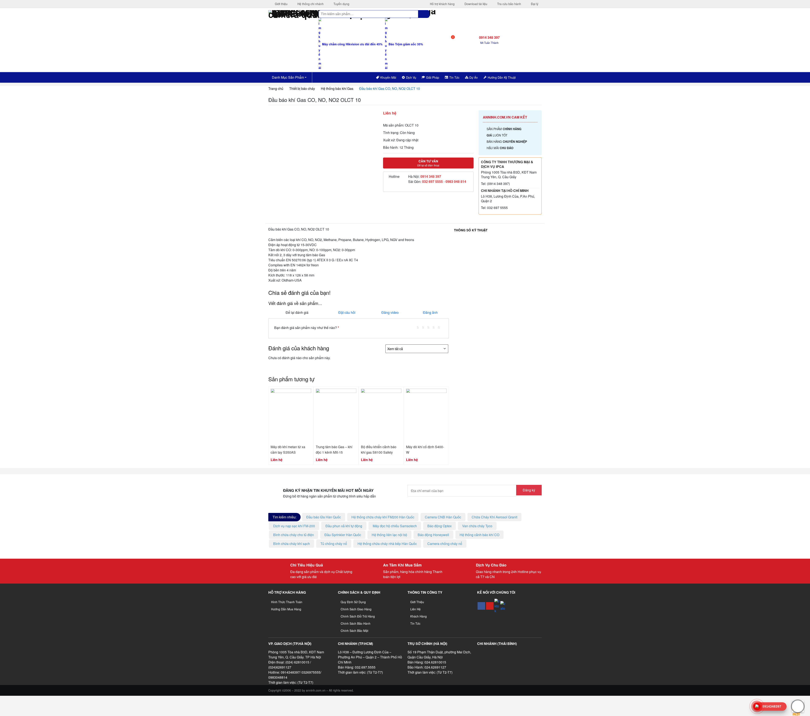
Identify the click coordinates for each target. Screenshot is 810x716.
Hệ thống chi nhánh (310, 4)
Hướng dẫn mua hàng (286, 609)
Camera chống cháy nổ (444, 543)
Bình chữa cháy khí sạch (291, 543)
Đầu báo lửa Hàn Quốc (323, 517)
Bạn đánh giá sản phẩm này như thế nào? (306, 327)
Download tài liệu (475, 4)
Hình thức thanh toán (286, 602)
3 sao (429, 326)
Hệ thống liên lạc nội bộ (389, 534)
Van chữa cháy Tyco (477, 525)
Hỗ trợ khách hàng (442, 4)
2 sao (424, 326)
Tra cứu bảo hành (508, 4)
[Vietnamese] (531, 77)
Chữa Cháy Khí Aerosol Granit (494, 517)
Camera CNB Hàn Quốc (443, 517)
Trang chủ (275, 88)
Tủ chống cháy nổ (333, 543)
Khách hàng (418, 616)
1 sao (419, 326)
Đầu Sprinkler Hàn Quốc (342, 534)
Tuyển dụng (341, 4)
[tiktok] (497, 606)
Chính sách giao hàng (356, 609)
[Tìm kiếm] (423, 14)
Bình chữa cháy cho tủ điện (293, 534)
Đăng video (390, 312)
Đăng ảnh (430, 312)
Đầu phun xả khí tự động (343, 525)
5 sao (440, 326)
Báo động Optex (439, 525)
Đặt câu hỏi (346, 312)
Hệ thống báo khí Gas (337, 88)
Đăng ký (529, 490)
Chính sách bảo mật (354, 630)
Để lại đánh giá (297, 312)
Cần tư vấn (428, 163)
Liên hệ (415, 609)
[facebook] (481, 606)
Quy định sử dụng (353, 602)
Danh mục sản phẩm (287, 77)
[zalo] (503, 606)
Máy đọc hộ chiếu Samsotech (395, 525)
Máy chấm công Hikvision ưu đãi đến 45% (351, 44)
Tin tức (415, 623)
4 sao (435, 326)
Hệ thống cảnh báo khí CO (479, 534)
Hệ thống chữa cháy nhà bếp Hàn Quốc (387, 543)
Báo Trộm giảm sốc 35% (405, 44)
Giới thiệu (281, 4)
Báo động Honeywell (433, 534)
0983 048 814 (456, 181)
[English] (526, 77)
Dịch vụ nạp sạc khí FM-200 (294, 525)
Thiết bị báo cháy (302, 88)
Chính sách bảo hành (355, 623)
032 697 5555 (432, 181)
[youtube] (490, 606)
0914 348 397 (430, 176)
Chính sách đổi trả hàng (358, 616)
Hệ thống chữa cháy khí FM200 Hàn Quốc (382, 517)
